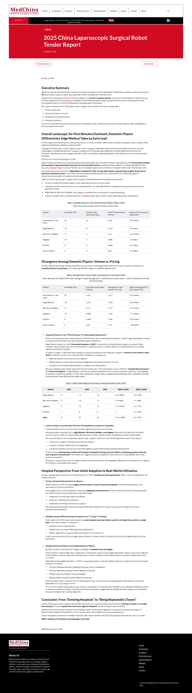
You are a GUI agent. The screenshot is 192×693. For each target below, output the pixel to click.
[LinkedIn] (168, 20)
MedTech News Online (17, 648)
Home (141, 645)
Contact (142, 670)
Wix (141, 685)
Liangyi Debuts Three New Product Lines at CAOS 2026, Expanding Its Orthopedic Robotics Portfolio (74, 21)
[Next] (117, 20)
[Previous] (30, 20)
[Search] (168, 11)
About (141, 667)
